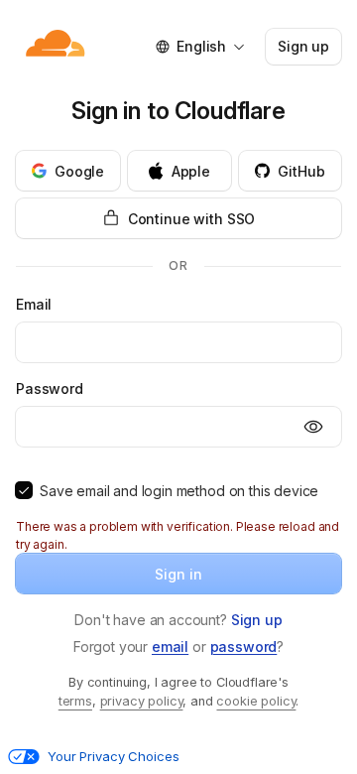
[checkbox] (24, 490)
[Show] (313, 427)
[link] (257, 619)
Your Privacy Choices (113, 756)
